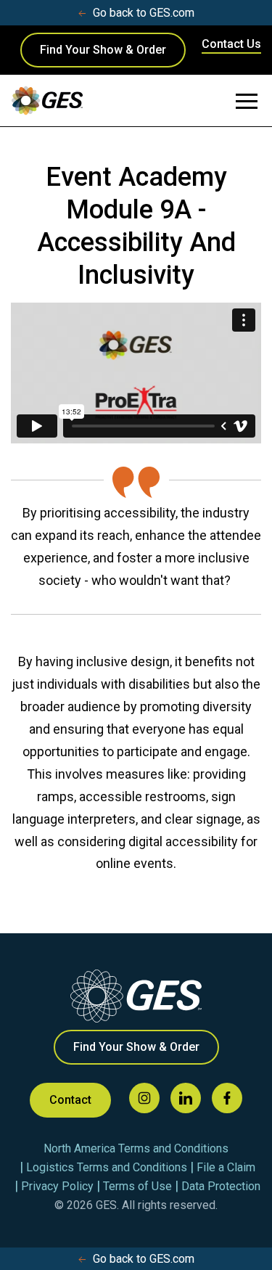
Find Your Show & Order (103, 50)
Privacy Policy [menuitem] (57, 1186)
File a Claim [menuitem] (226, 1167)
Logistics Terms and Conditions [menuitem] (106, 1167)
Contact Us (231, 44)
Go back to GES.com (143, 13)
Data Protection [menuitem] (220, 1186)
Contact (70, 1100)
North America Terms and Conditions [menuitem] (136, 1148)
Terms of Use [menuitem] (137, 1186)
